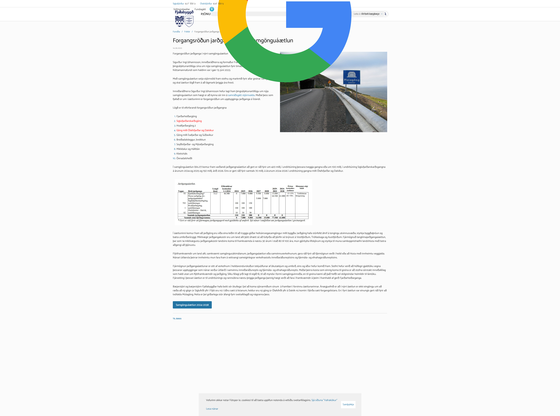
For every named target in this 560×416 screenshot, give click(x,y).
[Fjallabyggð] (184, 17)
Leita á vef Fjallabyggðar (365, 14)
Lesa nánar (212, 409)
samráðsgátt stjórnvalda (241, 95)
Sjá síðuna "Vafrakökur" (324, 400)
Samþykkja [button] (348, 404)
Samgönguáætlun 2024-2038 (192, 305)
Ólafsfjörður (206, 4)
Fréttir (187, 32)
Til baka (177, 318)
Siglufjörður (178, 4)
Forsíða (176, 32)
